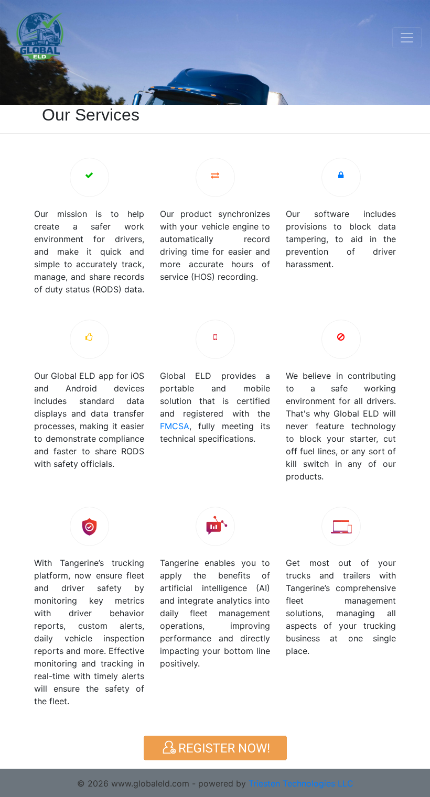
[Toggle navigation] (407, 37)
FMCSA (174, 426)
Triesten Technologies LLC (301, 783)
